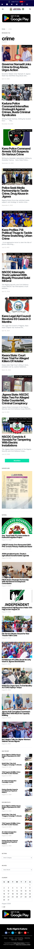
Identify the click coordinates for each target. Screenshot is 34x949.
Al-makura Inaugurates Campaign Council (9, 781)
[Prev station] (12, 4)
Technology (28, 423)
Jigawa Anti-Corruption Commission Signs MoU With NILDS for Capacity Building (16, 713)
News (23, 46)
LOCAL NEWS (7, 169)
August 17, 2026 (6, 586)
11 (12, 891)
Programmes (21, 421)
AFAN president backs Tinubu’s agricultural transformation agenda (15, 555)
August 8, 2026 (6, 638)
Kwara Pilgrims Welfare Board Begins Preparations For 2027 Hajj (11, 756)
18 (13, 894)
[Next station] (2, 4)
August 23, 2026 (6, 759)
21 (25, 894)
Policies (20, 939)
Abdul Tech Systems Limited (23, 944)
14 (25, 891)
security (29, 46)
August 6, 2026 (6, 717)
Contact (11, 938)
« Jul (3, 907)
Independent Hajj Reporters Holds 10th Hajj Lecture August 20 (17, 608)
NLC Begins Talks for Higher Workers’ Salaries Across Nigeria (16, 740)
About (5, 938)
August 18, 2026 (6, 549)
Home (3, 29)
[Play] (7, 4)
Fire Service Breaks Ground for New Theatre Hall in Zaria (15, 635)
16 (4, 894)
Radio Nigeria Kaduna (19, 943)
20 (21, 894)
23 (4, 897)
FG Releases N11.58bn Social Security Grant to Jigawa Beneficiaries (16, 661)
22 (30, 894)
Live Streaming (19, 938)
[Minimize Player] (32, 4)
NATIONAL (28, 85)
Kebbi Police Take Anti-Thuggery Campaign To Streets (12, 764)
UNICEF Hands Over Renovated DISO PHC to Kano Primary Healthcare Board (17, 546)
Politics (29, 212)
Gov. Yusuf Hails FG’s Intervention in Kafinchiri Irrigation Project (15, 536)
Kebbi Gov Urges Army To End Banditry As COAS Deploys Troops (17, 687)
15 (30, 891)
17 (8, 894)
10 (8, 891)
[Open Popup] (22, 4)
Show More (17, 460)
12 (17, 891)
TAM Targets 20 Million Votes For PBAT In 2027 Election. (11, 772)
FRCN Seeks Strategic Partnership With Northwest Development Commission (15, 581)
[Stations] (27, 4)
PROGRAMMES (12, 421)
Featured (18, 130)
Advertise (27, 938)
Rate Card (14, 939)
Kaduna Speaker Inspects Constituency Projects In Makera (10, 790)
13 (21, 891)
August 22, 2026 (6, 540)
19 (17, 894)
